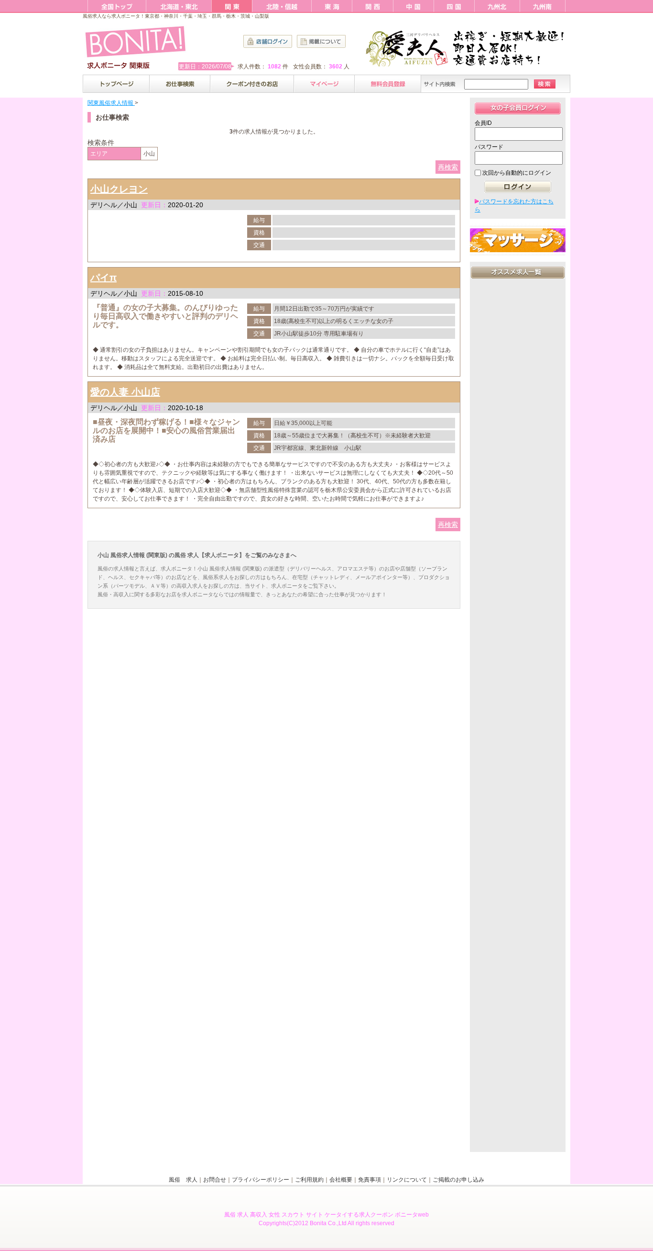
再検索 (448, 167)
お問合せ (214, 1179)
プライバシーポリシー (260, 1179)
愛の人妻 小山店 (125, 392)
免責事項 (369, 1179)
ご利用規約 (309, 1179)
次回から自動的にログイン (516, 172)
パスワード (489, 147)
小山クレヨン (119, 189)
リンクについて (407, 1179)
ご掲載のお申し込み (458, 1179)
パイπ (103, 277)
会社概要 (340, 1179)
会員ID (483, 123)
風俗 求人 (183, 1179)
